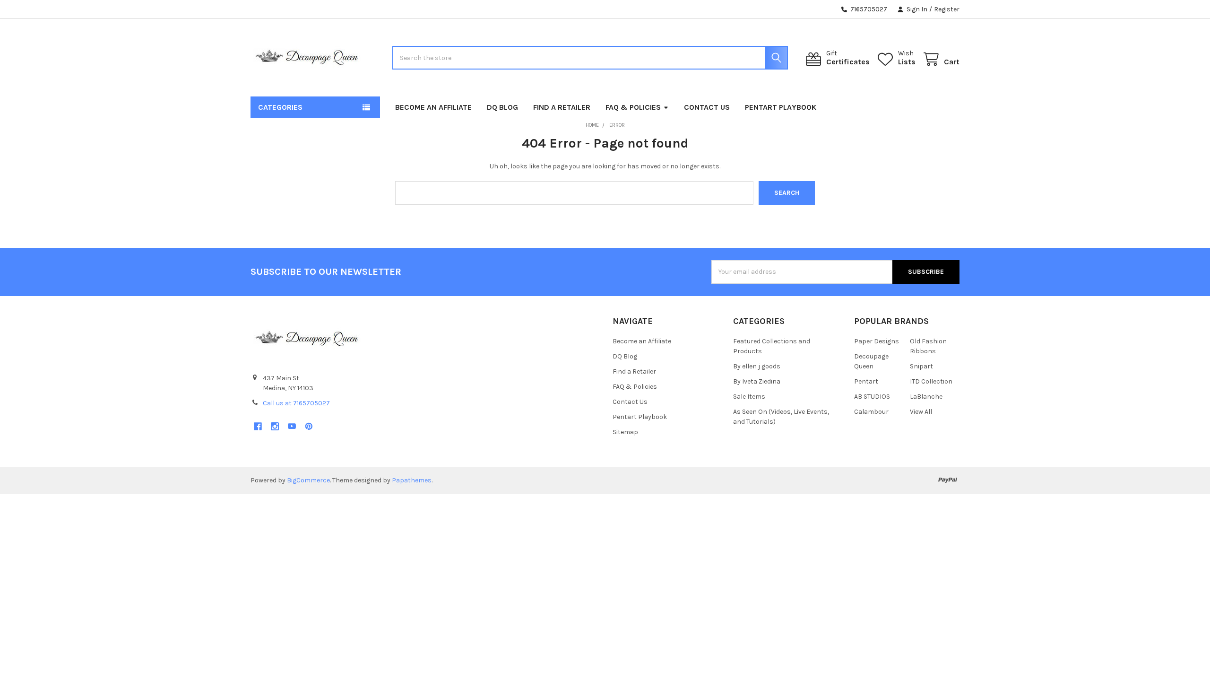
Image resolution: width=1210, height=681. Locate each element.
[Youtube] (292, 426)
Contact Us (707, 107)
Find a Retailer (561, 107)
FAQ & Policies (633, 107)
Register (946, 9)
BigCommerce (308, 480)
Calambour (871, 412)
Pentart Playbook (780, 107)
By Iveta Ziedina (756, 381)
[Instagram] (275, 426)
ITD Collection (931, 381)
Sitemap (625, 432)
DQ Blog (502, 107)
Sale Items (749, 397)
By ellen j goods (756, 366)
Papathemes (412, 480)
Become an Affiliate (433, 107)
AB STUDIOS (872, 397)
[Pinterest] (309, 426)
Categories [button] (280, 107)
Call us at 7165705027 (296, 403)
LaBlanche (926, 397)
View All (921, 412)
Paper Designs (876, 341)
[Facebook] (258, 426)
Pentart (866, 381)
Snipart (921, 366)
